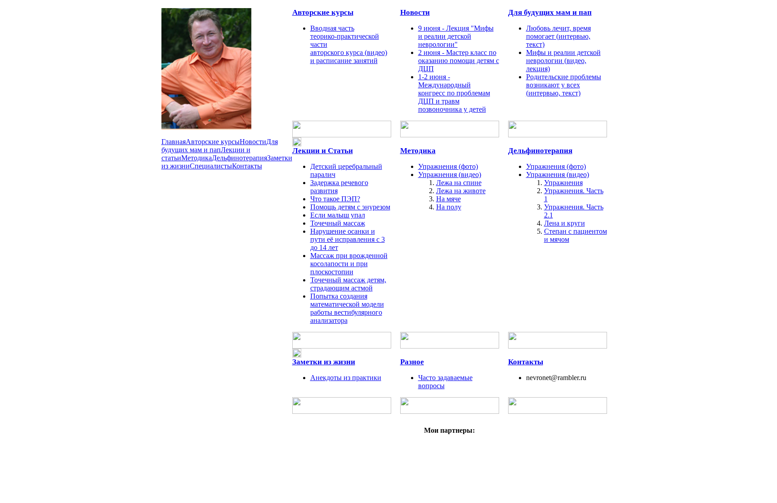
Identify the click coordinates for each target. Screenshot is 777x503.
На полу (448, 207)
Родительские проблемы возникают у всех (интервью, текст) (563, 85)
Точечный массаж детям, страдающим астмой (348, 284)
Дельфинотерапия (239, 158)
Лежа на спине (459, 182)
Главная (173, 141)
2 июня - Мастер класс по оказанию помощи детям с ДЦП (458, 61)
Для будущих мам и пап (219, 146)
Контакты (247, 166)
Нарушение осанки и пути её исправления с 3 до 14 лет (347, 239)
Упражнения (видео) (449, 174)
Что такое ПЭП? (335, 199)
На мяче (448, 199)
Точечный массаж (337, 223)
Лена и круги (564, 223)
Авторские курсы (213, 141)
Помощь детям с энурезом (350, 207)
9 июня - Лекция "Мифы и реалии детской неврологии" (456, 36)
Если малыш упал (337, 215)
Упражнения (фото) (448, 166)
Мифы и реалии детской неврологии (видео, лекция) (563, 61)
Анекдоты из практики (345, 377)
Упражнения (563, 182)
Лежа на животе (461, 191)
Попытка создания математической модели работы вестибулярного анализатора (347, 308)
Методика (196, 158)
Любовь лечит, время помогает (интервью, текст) (558, 36)
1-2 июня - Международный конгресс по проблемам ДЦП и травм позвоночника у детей (454, 93)
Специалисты (211, 166)
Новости (253, 141)
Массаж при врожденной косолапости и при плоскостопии (349, 264)
